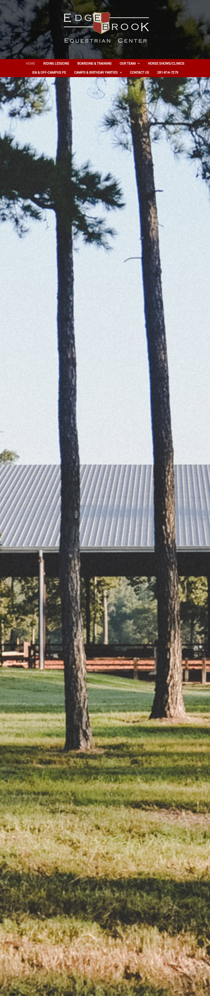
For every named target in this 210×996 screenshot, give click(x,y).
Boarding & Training (94, 63)
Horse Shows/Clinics (166, 63)
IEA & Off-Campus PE (49, 72)
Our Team (128, 63)
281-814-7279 (167, 72)
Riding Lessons (56, 63)
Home (30, 63)
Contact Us (139, 72)
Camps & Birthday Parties (96, 72)
